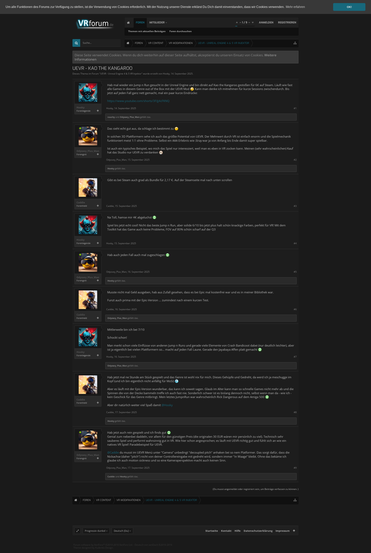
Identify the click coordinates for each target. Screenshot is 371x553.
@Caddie (113, 452)
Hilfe (238, 530)
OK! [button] (349, 7)
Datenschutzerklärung (258, 530)
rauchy (111, 117)
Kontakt (226, 530)
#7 (295, 356)
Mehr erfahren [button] (295, 7)
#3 (295, 206)
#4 (295, 243)
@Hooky (167, 405)
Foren (140, 22)
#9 (295, 467)
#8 (295, 412)
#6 (295, 309)
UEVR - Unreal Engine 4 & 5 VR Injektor (120, 73)
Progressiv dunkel (95, 530)
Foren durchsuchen (180, 31)
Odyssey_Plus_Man (130, 117)
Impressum (283, 530)
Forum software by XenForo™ (103, 544)
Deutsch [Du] (121, 530)
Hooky (166, 73)
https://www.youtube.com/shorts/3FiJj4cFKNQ (138, 101)
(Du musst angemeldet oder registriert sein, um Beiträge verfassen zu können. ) (256, 489)
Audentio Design (104, 547)
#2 (295, 159)
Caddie (81, 202)
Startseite (211, 530)
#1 (295, 108)
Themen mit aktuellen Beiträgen (147, 31)
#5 (295, 271)
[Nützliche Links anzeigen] (295, 43)
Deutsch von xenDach (153, 544)
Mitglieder (157, 22)
